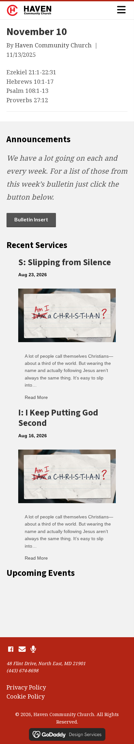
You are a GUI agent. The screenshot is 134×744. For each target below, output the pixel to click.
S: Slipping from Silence (64, 262)
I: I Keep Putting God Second (58, 417)
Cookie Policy (26, 696)
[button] (11, 649)
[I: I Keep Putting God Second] (67, 475)
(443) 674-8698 (22, 670)
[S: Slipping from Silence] (67, 314)
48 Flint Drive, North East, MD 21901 (46, 663)
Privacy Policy (26, 687)
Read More (36, 397)
